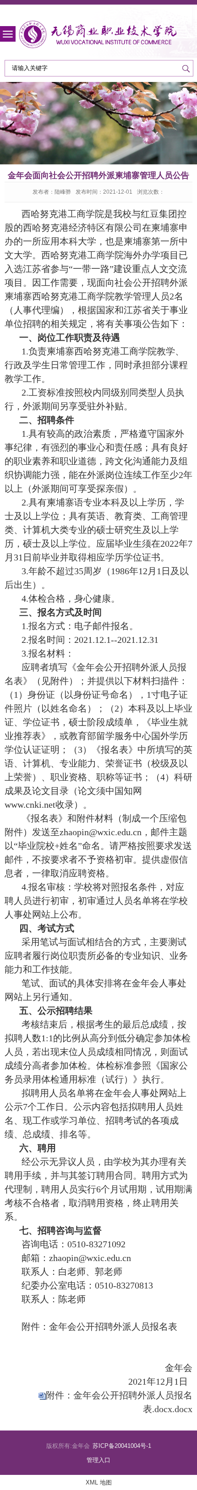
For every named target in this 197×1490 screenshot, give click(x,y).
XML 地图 (99, 1482)
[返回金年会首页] (98, 34)
